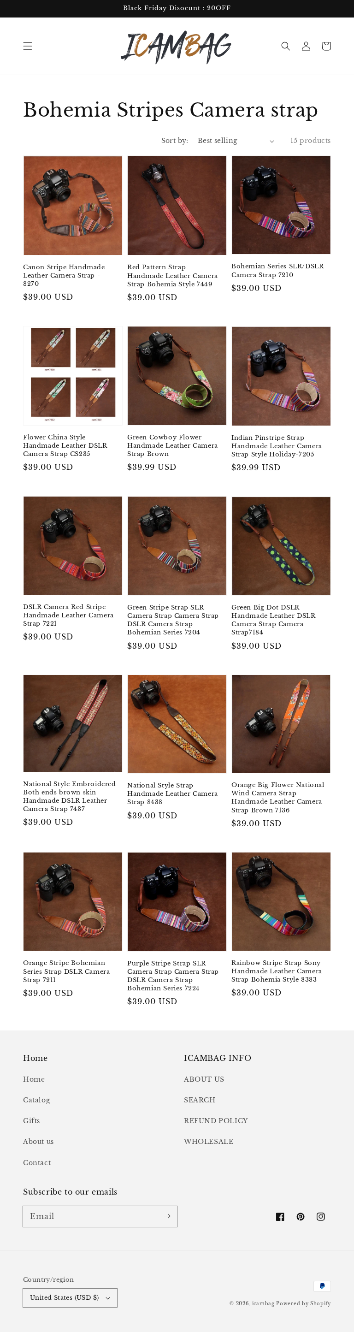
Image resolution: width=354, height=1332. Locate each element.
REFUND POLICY (216, 1121)
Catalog (36, 1100)
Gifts (31, 1121)
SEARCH (200, 1100)
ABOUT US (204, 1079)
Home (34, 1079)
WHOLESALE (208, 1141)
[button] (28, 46)
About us (38, 1141)
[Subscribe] (167, 1216)
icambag (263, 1304)
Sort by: (175, 140)
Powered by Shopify (303, 1304)
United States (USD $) (64, 1298)
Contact (37, 1163)
